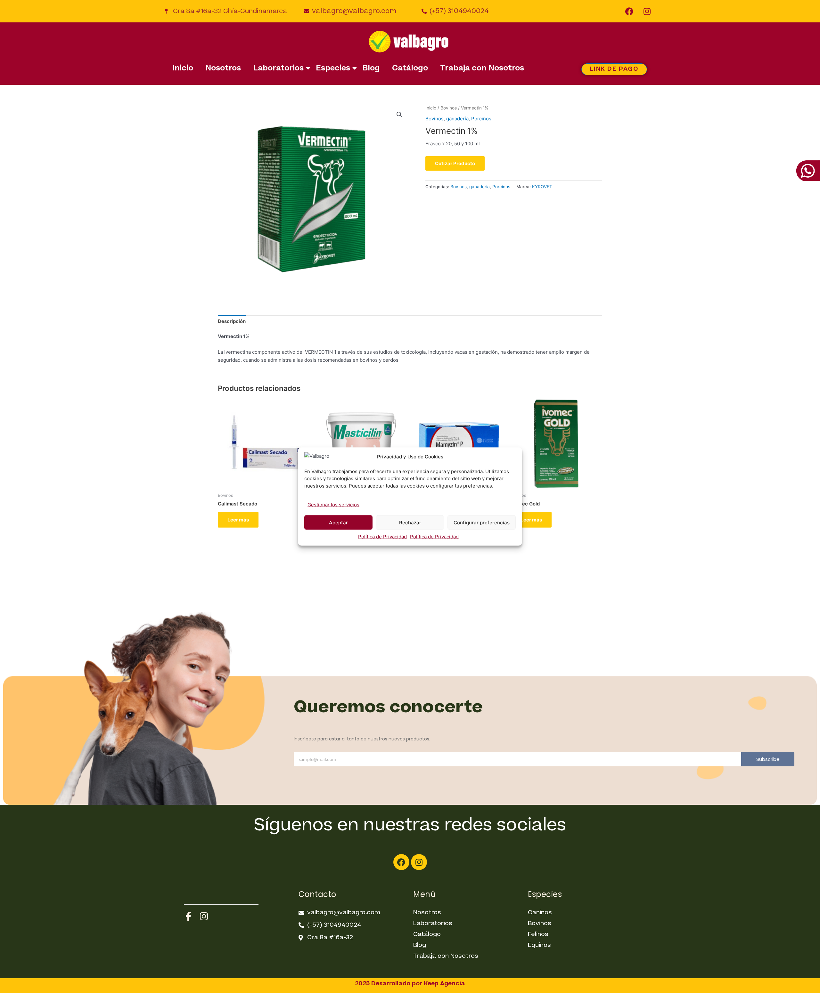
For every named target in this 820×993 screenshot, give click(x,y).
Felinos (538, 934)
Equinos (539, 945)
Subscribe (768, 759)
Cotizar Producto (455, 163)
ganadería (457, 119)
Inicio (182, 68)
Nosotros (223, 68)
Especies (333, 68)
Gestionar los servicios (333, 505)
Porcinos (481, 119)
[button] (399, 114)
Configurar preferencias (482, 522)
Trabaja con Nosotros (482, 68)
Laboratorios (278, 68)
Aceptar (338, 522)
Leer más (238, 520)
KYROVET (542, 186)
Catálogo (410, 68)
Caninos (540, 912)
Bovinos (448, 107)
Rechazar (410, 522)
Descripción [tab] (232, 321)
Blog (371, 68)
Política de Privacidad (382, 537)
